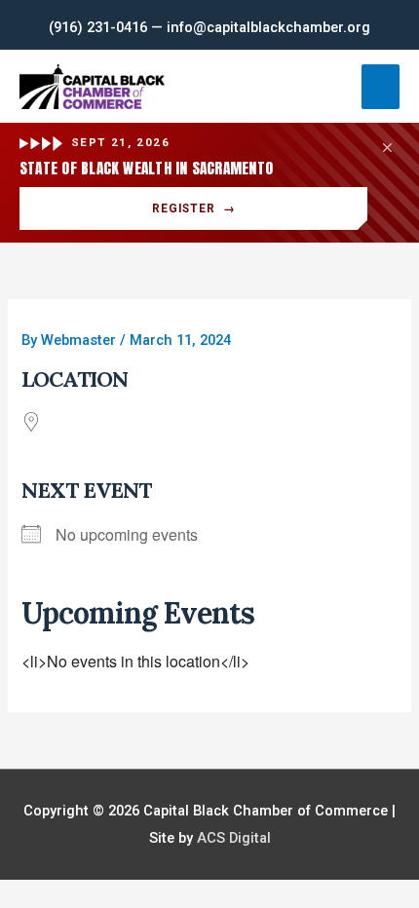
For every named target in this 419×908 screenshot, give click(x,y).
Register (194, 208)
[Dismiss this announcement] (386, 147)
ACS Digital (234, 838)
